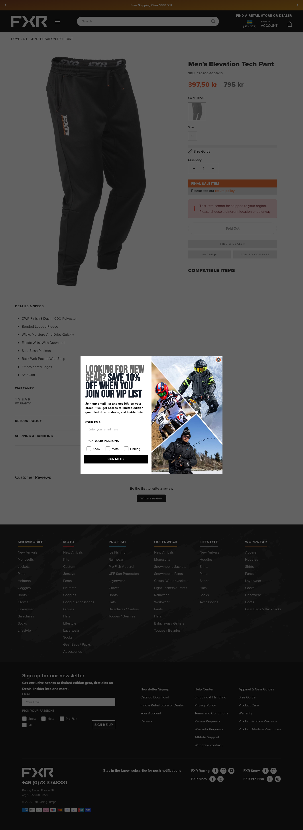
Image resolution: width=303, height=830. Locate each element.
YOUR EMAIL (94, 422)
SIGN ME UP (116, 459)
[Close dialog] (218, 360)
